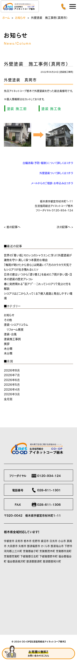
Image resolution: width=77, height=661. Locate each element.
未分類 (8, 348)
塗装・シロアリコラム (16, 324)
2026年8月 (12, 370)
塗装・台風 (10, 334)
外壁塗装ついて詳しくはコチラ (56, 173)
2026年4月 (12, 389)
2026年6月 (12, 379)
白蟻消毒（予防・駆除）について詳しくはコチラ (48, 163)
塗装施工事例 (66, 71)
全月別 (8, 399)
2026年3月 (12, 394)
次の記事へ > (65, 226)
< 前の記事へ (12, 226)
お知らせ (20, 17)
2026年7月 (12, 375)
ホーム (6, 17)
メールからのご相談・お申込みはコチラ (52, 183)
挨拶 (7, 343)
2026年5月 (12, 384)
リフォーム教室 (15, 329)
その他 (8, 319)
